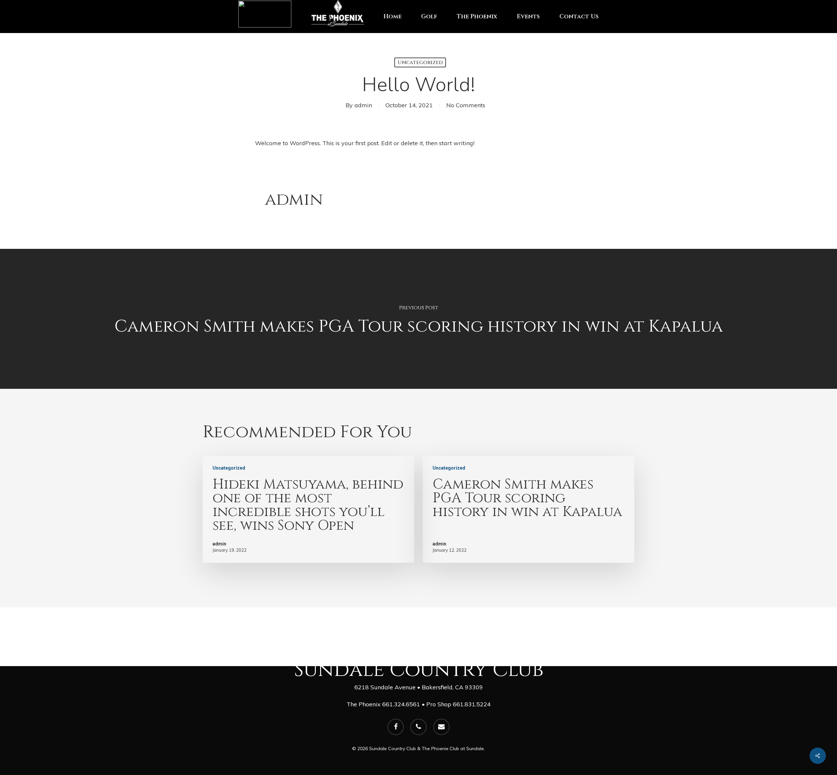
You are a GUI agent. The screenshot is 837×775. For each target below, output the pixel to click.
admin (363, 105)
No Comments (465, 105)
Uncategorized (420, 62)
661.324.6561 (401, 704)
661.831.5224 (472, 704)
